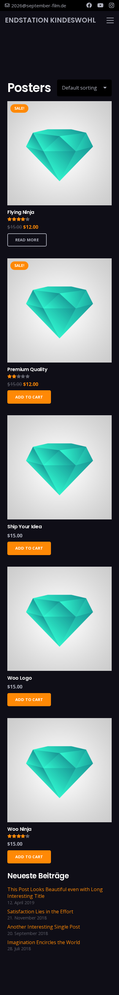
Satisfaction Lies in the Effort (40, 911)
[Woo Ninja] (59, 770)
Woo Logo (19, 678)
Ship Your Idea (24, 526)
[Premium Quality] (59, 310)
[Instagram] (111, 5)
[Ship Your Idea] (59, 467)
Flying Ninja (20, 212)
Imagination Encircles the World (43, 942)
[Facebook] (89, 5)
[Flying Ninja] (59, 153)
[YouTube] (100, 5)
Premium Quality (27, 369)
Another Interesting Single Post (43, 926)
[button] (110, 20)
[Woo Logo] (59, 619)
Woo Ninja (19, 829)
